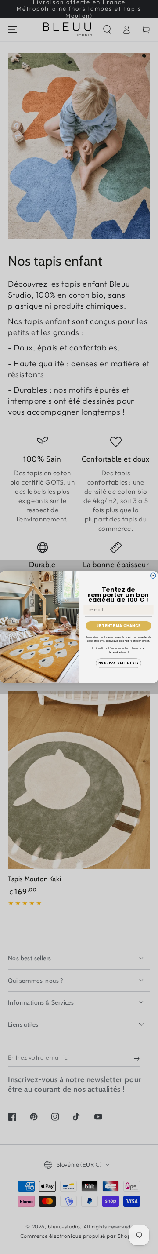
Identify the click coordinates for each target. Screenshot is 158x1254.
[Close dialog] (153, 575)
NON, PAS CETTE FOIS (118, 663)
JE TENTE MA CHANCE (119, 625)
